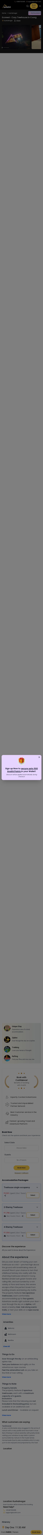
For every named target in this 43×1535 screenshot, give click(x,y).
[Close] (39, 757)
